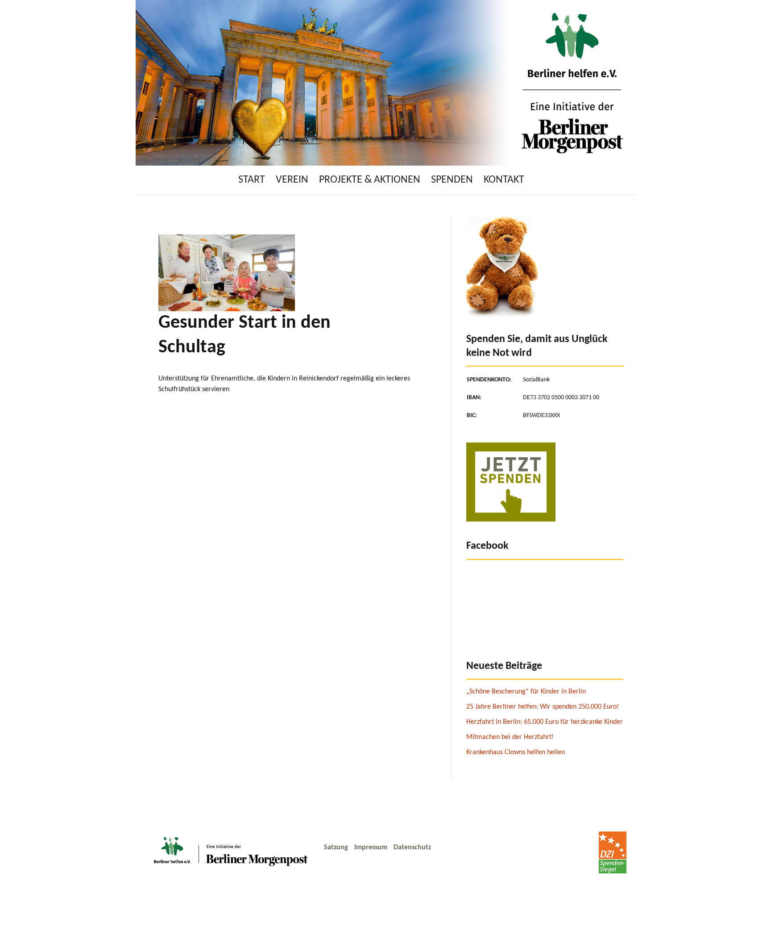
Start (251, 180)
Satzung (337, 847)
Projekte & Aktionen (369, 180)
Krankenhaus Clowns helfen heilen (515, 752)
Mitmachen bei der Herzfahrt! (510, 737)
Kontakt (504, 180)
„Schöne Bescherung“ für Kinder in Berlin (526, 691)
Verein (292, 180)
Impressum (371, 847)
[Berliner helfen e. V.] (385, 82)
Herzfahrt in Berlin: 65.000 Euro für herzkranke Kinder (544, 722)
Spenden (452, 180)
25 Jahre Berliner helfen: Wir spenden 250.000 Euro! (542, 706)
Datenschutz (412, 847)
